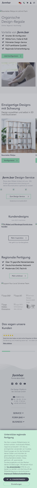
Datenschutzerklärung (21, 473)
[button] (16, 479)
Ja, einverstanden (13, 467)
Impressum (8, 473)
